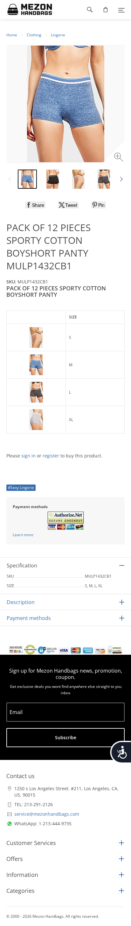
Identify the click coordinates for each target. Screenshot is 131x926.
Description (21, 602)
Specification (22, 565)
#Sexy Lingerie (21, 487)
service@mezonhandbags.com (46, 814)
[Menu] (121, 9)
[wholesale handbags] (26, 9)
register (51, 456)
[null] (35, 204)
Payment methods (29, 618)
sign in (28, 456)
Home (11, 35)
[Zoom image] (119, 158)
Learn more (23, 534)
